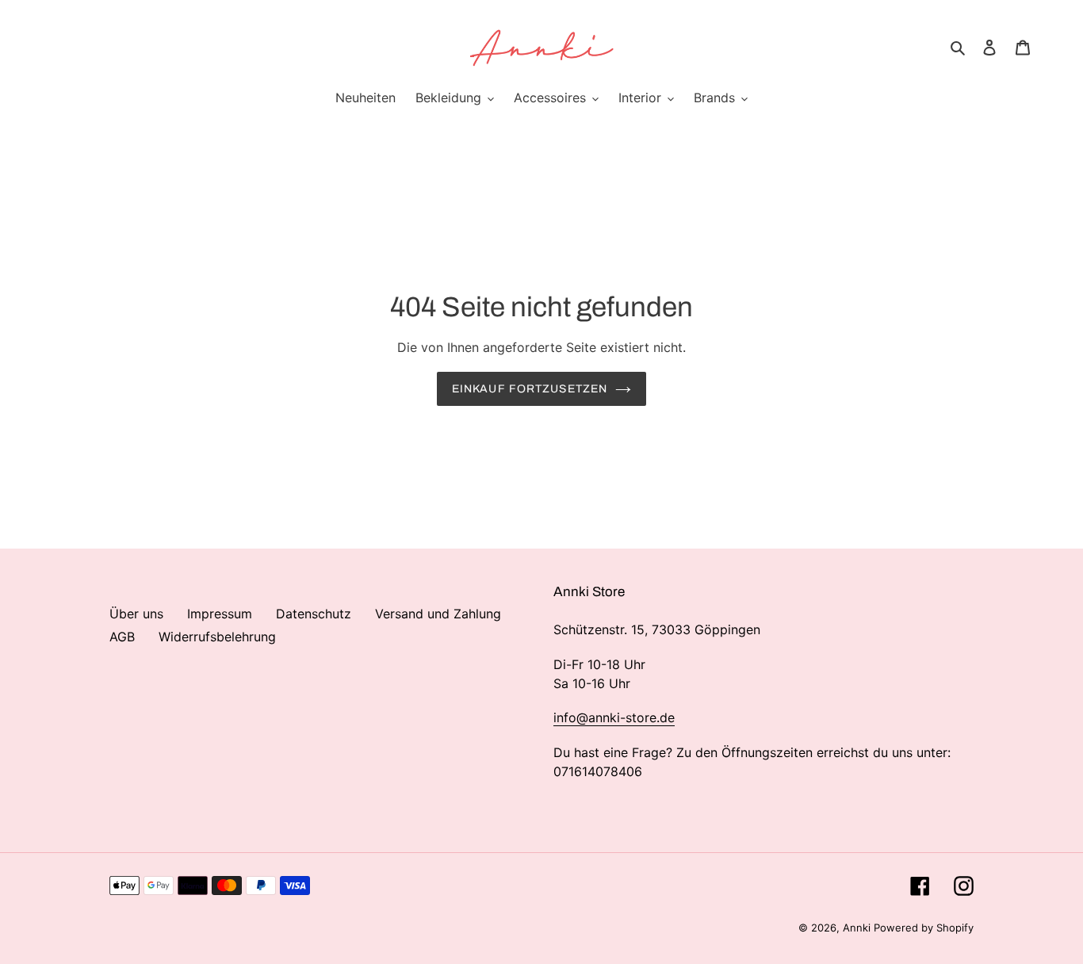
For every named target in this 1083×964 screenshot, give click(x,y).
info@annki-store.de (614, 717)
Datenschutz (313, 614)
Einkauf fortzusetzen (529, 389)
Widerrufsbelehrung (217, 637)
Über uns (136, 614)
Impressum (219, 614)
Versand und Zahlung (438, 614)
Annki (858, 927)
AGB (122, 637)
